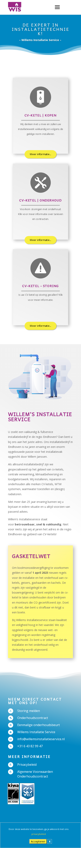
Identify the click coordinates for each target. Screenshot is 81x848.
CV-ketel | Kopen (41, 115)
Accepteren (38, 841)
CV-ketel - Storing (40, 285)
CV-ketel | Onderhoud (40, 200)
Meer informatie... (40, 154)
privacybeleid (38, 833)
